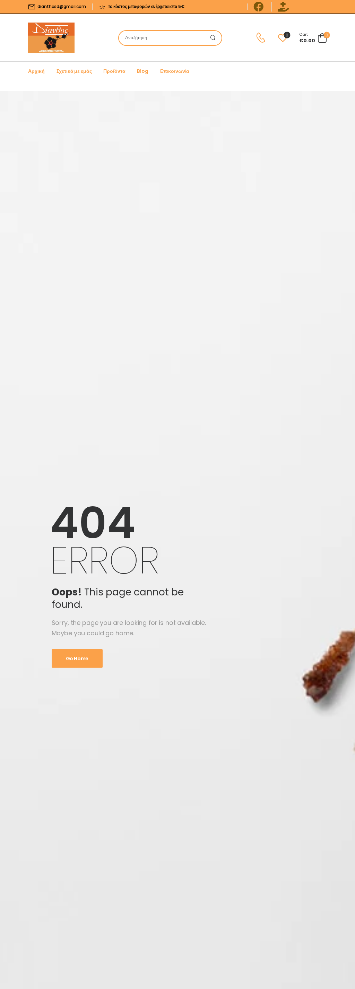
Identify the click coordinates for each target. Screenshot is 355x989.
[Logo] (51, 38)
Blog (142, 71)
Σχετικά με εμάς (74, 71)
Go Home (77, 658)
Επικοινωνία (174, 71)
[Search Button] (215, 38)
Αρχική (36, 71)
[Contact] (262, 38)
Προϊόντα (114, 71)
